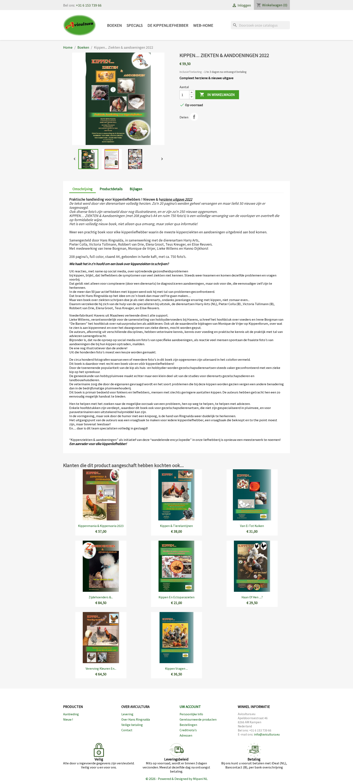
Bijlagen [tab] (136, 188)
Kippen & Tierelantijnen (176, 526)
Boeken (114, 25)
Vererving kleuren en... (101, 668)
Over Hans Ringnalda (135, 719)
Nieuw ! (68, 719)
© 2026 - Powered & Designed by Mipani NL (177, 778)
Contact (126, 730)
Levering (127, 714)
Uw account (190, 706)
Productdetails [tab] (111, 188)
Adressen (186, 735)
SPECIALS (135, 25)
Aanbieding (71, 714)
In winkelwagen (217, 94)
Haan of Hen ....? (252, 597)
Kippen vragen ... (176, 668)
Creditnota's (188, 730)
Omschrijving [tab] (83, 188)
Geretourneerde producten (198, 719)
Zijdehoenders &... (101, 597)
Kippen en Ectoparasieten (176, 597)
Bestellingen (188, 725)
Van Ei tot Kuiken (252, 526)
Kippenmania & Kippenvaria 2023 (101, 526)
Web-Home (203, 25)
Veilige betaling (132, 725)
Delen (194, 117)
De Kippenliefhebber (167, 25)
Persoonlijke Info (191, 714)
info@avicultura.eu (267, 734)
